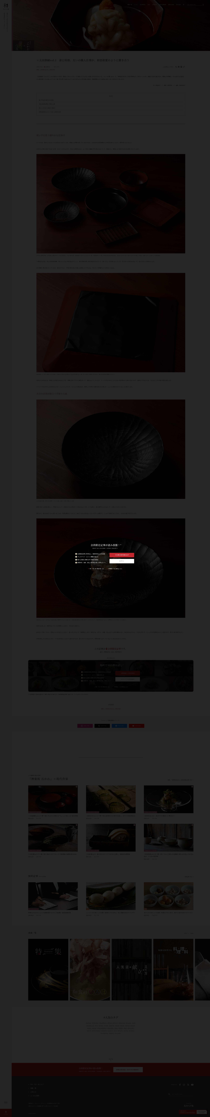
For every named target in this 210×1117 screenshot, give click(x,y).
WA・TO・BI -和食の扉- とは (97, 568)
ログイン (121, 561)
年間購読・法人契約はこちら (115, 568)
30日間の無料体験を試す (122, 555)
